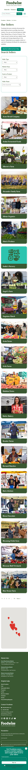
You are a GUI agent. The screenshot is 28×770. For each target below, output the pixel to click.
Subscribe (7, 9)
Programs (3, 690)
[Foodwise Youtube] (15, 718)
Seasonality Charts (5, 688)
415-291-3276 (6, 709)
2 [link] (4, 598)
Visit (2, 686)
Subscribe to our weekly (12, 40)
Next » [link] (18, 598)
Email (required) (4, 739)
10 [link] (14, 598)
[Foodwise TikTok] (12, 718)
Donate (20, 9)
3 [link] (6, 598)
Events (2, 691)
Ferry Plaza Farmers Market (7, 661)
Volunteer (13, 9)
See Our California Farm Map (11, 49)
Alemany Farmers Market (7, 667)
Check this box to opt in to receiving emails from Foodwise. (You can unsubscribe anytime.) (14, 766)
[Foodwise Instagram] (2, 718)
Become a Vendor (5, 693)
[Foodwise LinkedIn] (7, 718)
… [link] (11, 598)
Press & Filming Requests (6, 699)
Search (19, 13)
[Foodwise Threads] (9, 718)
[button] (9, 62)
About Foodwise (4, 684)
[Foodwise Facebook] (4, 718)
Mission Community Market (7, 673)
